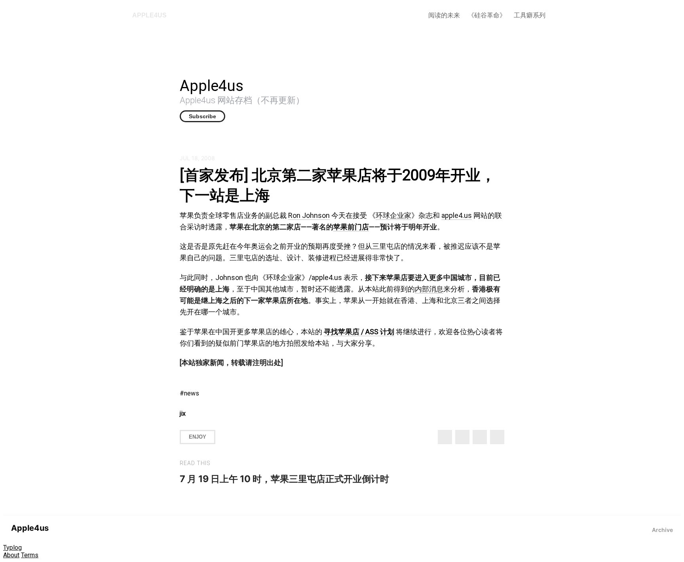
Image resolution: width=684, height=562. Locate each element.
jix (183, 413)
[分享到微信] (480, 437)
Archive (662, 529)
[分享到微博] (462, 437)
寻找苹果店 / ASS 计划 (359, 331)
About (11, 555)
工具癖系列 (529, 15)
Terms (29, 555)
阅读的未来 (444, 15)
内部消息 (429, 289)
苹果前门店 (351, 227)
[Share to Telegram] (497, 437)
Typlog (12, 547)
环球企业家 (393, 215)
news (191, 393)
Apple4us (149, 15)
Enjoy (197, 437)
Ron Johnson (309, 215)
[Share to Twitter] (445, 437)
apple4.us (456, 215)
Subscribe (202, 116)
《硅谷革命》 (487, 15)
